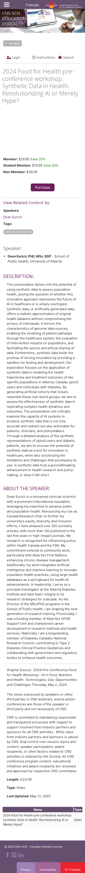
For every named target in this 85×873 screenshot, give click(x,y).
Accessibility (47, 869)
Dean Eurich (12, 217)
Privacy (26, 869)
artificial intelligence (18, 231)
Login (16, 57)
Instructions (46, 57)
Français (32, 5)
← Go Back (12, 43)
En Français (73, 869)
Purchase (42, 187)
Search (68, 57)
